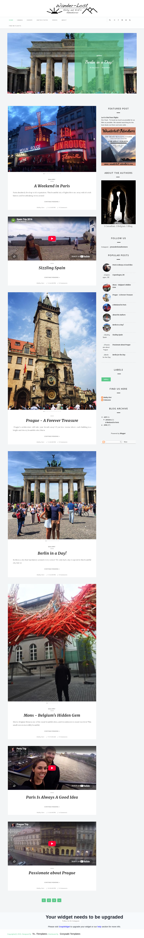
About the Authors (119, 315)
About (64, 20)
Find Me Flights (15, 26)
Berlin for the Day (118, 355)
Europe (29, 20)
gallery (99, 55)
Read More (106, 67)
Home (11, 20)
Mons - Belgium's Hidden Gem (52, 715)
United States (42, 20)
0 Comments (63, 207)
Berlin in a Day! (99, 62)
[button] (10, 139)
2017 (105, 417)
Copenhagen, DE (118, 275)
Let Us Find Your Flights (109, 117)
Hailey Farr (40, 207)
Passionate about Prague (52, 873)
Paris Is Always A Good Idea (52, 797)
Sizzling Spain (52, 268)
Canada (20, 20)
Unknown (107, 400)
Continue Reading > (52, 201)
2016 (105, 425)
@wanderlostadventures (119, 247)
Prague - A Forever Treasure (52, 420)
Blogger (123, 433)
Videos (54, 20)
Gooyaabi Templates (70, 934)
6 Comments (63, 812)
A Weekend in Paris (52, 186)
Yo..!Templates (39, 934)
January (109, 420)
